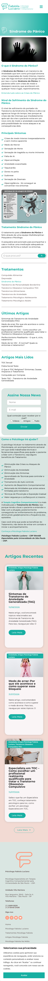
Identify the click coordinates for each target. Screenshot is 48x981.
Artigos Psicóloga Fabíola (16, 937)
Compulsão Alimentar (11, 275)
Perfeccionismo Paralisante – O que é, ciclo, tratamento (22, 338)
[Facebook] (16, 918)
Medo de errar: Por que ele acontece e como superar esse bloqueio (22, 325)
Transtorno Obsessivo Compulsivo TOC (20, 288)
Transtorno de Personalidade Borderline (20, 285)
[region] (24, 962)
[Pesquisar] (42, 256)
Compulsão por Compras (13, 375)
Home (8, 924)
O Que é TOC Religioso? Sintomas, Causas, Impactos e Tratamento (21, 370)
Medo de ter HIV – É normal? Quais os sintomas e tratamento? (19, 344)
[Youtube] (20, 918)
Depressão (6, 278)
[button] (41, 6)
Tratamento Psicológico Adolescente (19, 297)
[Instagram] (11, 918)
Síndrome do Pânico (11, 281)
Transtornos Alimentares (13, 291)
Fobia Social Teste (10, 366)
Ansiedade (12, 568)
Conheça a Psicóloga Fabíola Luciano (19, 531)
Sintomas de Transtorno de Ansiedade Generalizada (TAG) (19, 319)
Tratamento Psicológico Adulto (16, 300)
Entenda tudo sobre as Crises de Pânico (20, 93)
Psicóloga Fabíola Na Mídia (17, 941)
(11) (12, 907)
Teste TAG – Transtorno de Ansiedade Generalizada (19, 379)
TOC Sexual (6, 362)
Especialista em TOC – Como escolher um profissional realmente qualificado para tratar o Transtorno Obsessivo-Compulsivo (23, 332)
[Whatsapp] (7, 918)
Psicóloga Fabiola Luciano (17, 929)
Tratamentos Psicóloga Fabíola (19, 933)
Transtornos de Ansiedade (14, 294)
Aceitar (24, 975)
